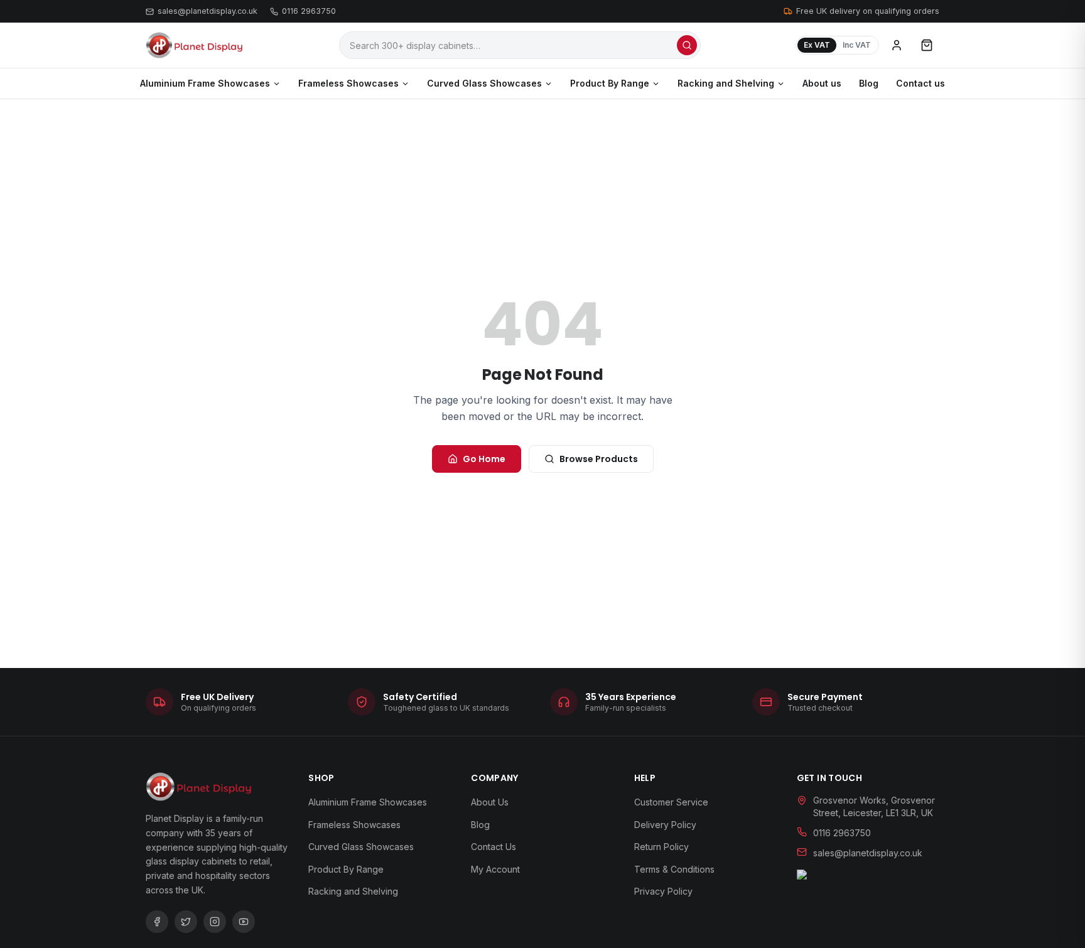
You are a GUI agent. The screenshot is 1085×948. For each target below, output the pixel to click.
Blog (868, 83)
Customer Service (671, 802)
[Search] (687, 45)
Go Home (484, 459)
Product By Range (609, 83)
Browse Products (598, 459)
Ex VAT (817, 45)
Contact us (920, 83)
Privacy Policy (663, 891)
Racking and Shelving (725, 83)
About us (821, 83)
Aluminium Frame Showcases (205, 83)
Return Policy (661, 846)
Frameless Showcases (348, 83)
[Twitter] (186, 921)
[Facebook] (157, 921)
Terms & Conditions (674, 869)
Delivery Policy (665, 824)
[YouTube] (243, 921)
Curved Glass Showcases (484, 83)
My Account (495, 869)
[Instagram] (214, 921)
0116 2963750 (309, 11)
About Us (490, 802)
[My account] (896, 45)
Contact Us (493, 846)
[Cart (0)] (926, 45)
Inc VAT (857, 45)
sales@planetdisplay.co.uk (207, 11)
